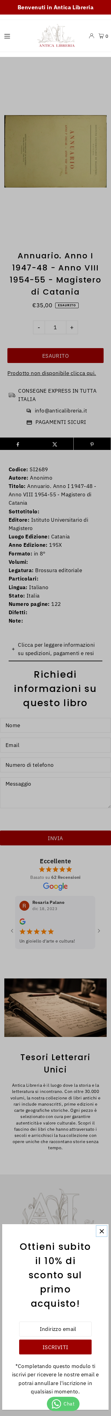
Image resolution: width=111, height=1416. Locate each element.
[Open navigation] (15, 35)
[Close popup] (102, 1231)
